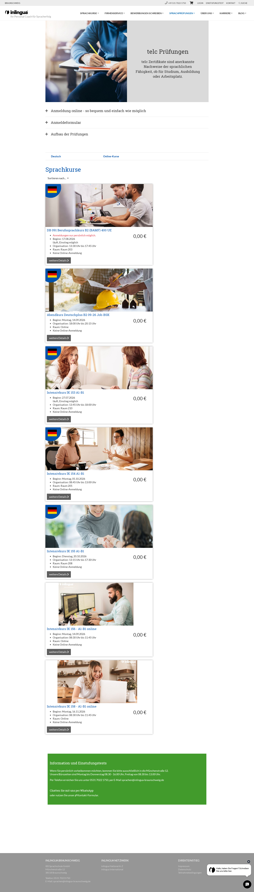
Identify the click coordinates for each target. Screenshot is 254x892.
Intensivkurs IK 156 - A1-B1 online (71, 629)
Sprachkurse (88, 13)
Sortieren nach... (57, 178)
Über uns (206, 13)
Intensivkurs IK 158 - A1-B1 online (71, 706)
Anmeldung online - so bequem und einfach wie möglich (98, 110)
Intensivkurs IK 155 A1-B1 (65, 551)
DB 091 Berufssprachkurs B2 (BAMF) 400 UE (79, 230)
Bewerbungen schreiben (146, 13)
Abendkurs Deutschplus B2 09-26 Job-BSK (78, 315)
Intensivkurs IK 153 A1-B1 (65, 392)
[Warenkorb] (190, 3)
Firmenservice (114, 13)
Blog (241, 13)
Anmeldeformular (66, 122)
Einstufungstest (215, 3)
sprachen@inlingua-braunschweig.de (143, 780)
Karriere (225, 13)
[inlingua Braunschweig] (16, 12)
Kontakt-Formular (87, 795)
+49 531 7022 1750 (177, 3)
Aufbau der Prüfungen (69, 134)
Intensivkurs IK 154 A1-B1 (65, 473)
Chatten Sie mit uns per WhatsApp (71, 790)
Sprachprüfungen (183, 13)
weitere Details (58, 260)
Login (200, 3)
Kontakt (230, 3)
